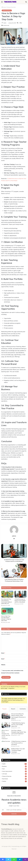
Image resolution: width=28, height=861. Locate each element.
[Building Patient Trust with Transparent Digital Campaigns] (6, 751)
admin (5, 22)
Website (3, 664)
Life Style (4, 773)
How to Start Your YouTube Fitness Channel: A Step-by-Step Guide (6, 618)
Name (3, 653)
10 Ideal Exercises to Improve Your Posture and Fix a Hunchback (20, 600)
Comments (23, 709)
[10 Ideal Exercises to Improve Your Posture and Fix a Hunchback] (21, 594)
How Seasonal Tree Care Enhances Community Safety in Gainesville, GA (6, 601)
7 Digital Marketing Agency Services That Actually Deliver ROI (18, 724)
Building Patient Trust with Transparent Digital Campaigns (18, 750)
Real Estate (5, 778)
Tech (3, 768)
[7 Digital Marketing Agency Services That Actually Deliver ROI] (6, 725)
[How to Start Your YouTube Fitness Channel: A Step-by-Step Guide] (7, 611)
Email (3, 658)
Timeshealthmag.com (16, 846)
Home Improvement (7, 771)
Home (4, 7)
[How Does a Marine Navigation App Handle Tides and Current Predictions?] (6, 734)
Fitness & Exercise (11, 7)
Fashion (4, 781)
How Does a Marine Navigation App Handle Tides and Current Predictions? (18, 732)
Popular (4, 709)
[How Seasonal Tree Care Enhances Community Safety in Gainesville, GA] (7, 594)
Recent (13, 709)
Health (3, 763)
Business (4, 766)
